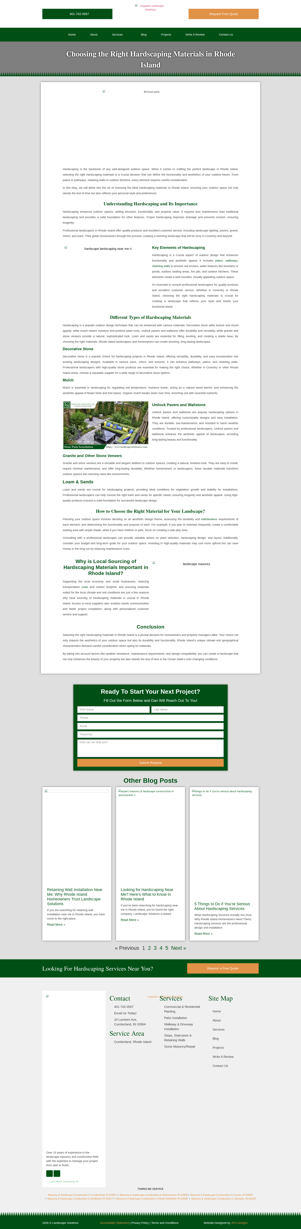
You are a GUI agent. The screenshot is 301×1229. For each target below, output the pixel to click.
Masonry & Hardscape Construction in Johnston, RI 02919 (223, 1198)
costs (85, 587)
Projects (166, 34)
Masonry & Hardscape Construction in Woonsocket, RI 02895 (154, 1195)
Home (72, 34)
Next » (178, 948)
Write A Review (195, 34)
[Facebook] (49, 1173)
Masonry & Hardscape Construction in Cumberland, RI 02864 (82, 1195)
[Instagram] (57, 1173)
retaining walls (161, 266)
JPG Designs (239, 1222)
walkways (231, 260)
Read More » (56, 924)
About (94, 34)
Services (117, 34)
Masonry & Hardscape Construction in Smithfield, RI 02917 (80, 1198)
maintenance (209, 519)
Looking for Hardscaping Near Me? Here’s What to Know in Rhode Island (147, 894)
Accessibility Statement (114, 1222)
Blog (144, 34)
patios (219, 260)
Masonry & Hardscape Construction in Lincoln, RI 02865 (221, 1195)
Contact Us (226, 34)
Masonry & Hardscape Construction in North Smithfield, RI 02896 (152, 1198)
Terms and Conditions (165, 1222)
